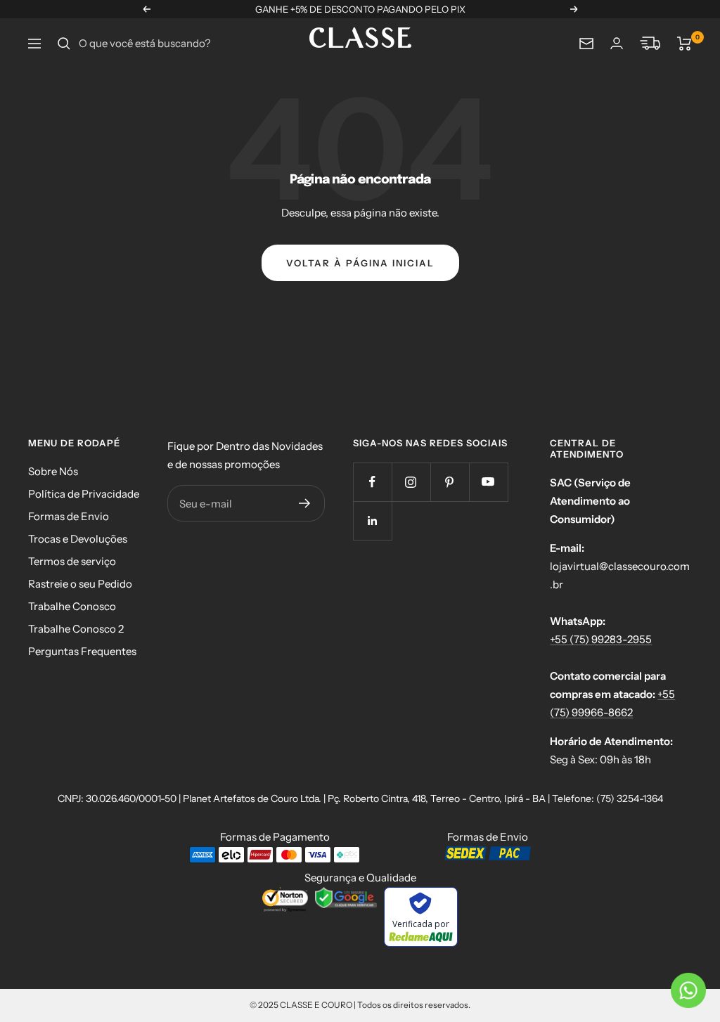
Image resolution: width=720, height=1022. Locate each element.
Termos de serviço (72, 561)
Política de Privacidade (83, 493)
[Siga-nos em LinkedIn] (372, 520)
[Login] (616, 43)
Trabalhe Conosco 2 (76, 628)
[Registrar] (305, 503)
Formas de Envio (68, 516)
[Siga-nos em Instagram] (411, 482)
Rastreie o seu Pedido (80, 583)
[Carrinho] (684, 44)
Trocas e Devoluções (77, 538)
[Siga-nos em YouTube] (488, 482)
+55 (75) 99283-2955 (601, 639)
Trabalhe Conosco (72, 606)
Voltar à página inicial (360, 263)
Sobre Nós (53, 471)
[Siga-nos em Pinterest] (449, 482)
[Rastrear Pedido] (650, 43)
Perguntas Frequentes (82, 651)
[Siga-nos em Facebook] (372, 482)
